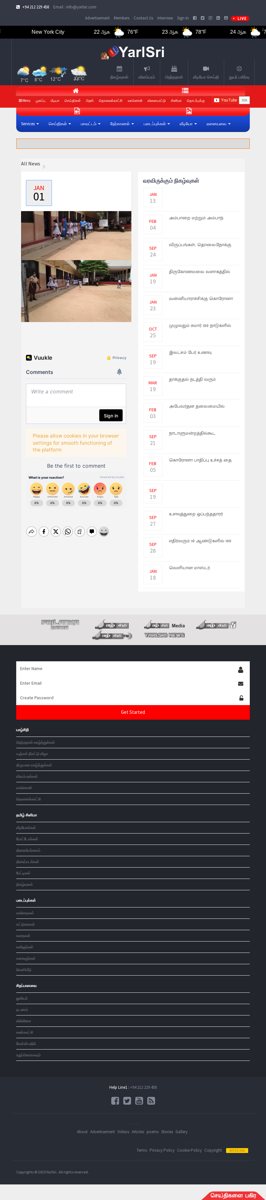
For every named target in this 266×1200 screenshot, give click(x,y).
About (82, 1131)
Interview (165, 18)
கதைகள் (23, 935)
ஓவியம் (22, 998)
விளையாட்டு (157, 100)
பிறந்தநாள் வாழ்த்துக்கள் (35, 742)
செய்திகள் (73, 100)
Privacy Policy (162, 1150)
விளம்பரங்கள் (27, 776)
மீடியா (55, 100)
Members (121, 18)
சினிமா (176, 100)
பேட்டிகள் (23, 872)
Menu (26, 100)
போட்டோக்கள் (27, 838)
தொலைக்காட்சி (111, 100)
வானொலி (135, 100)
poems (153, 1131)
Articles (138, 1131)
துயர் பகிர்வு (239, 77)
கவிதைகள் (25, 912)
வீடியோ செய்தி (206, 77)
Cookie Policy (189, 1150)
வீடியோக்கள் (26, 827)
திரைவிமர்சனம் (28, 850)
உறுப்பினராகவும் (28, 1054)
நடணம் (22, 1009)
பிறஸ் (90, 100)
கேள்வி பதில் (26, 1043)
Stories (167, 1131)
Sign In (183, 18)
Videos (123, 1131)
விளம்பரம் (147, 77)
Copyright (213, 1150)
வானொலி (24, 787)
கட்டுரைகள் (25, 924)
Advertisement (97, 18)
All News (30, 163)
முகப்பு (40, 100)
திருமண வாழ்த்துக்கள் (34, 764)
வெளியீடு (23, 969)
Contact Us (143, 18)
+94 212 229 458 (143, 1087)
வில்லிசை (23, 1020)
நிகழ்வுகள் (119, 77)
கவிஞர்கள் (24, 946)
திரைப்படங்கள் (27, 861)
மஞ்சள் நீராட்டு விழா (32, 753)
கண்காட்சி (24, 1032)
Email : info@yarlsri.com (74, 7)
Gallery (181, 1131)
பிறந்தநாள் (174, 77)
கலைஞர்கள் (26, 958)
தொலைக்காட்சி (28, 799)
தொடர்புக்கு (196, 100)
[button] (30, 124)
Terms (142, 1150)
